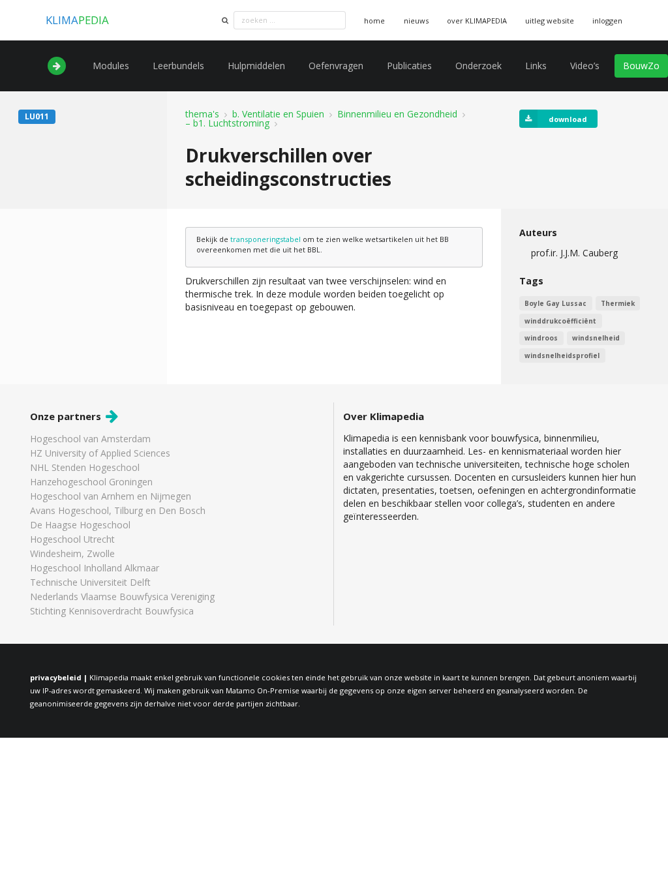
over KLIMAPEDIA (477, 20)
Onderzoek (478, 65)
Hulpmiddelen (256, 65)
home (374, 20)
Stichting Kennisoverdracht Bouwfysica (112, 610)
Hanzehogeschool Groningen (91, 482)
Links (536, 65)
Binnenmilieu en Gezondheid (397, 114)
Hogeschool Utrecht (72, 539)
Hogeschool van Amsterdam (90, 439)
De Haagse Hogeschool (80, 525)
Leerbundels (178, 65)
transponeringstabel (265, 239)
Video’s (585, 65)
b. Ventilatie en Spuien (278, 114)
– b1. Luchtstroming (227, 123)
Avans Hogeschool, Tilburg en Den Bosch (117, 510)
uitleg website (549, 20)
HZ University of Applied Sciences (100, 453)
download (568, 119)
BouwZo (641, 65)
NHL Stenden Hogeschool (85, 467)
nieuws (416, 20)
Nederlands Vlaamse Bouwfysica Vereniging (122, 596)
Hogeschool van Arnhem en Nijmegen (110, 496)
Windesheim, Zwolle (72, 553)
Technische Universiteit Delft (90, 582)
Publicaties (409, 65)
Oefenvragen (336, 65)
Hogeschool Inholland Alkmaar (94, 568)
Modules (111, 65)
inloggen (607, 20)
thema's (202, 114)
